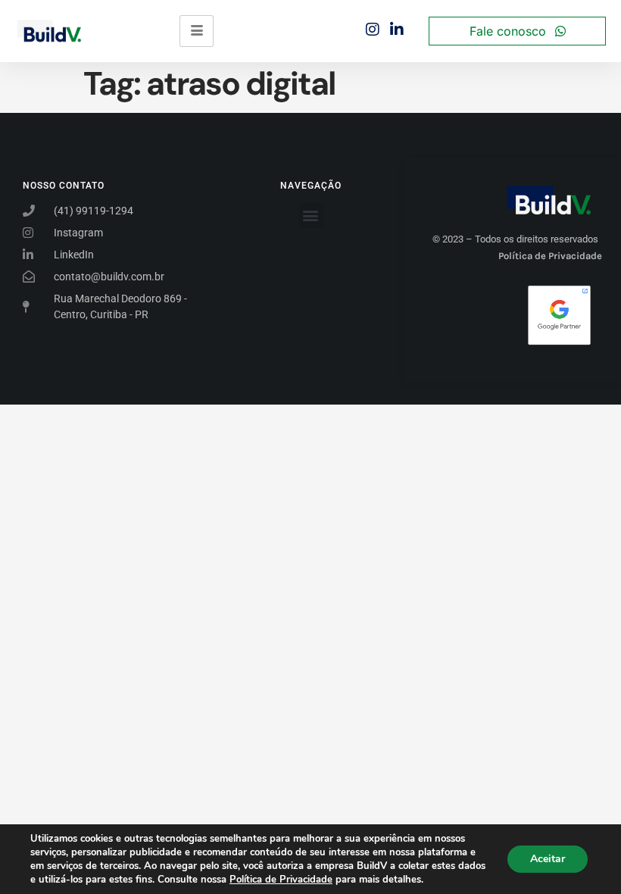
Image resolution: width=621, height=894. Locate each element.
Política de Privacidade (280, 879)
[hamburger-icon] (196, 31)
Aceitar (547, 859)
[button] (310, 215)
